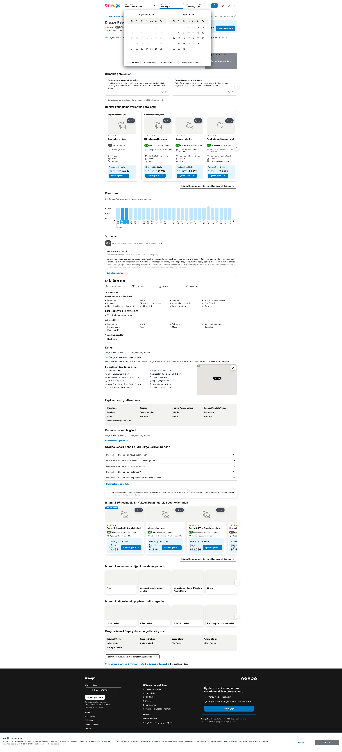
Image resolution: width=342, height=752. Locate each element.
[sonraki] (206, 14)
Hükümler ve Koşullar (152, 689)
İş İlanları (89, 720)
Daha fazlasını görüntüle (117, 420)
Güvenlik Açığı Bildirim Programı (157, 709)
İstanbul (163, 664)
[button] (140, 6)
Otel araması (111, 664)
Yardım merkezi (150, 718)
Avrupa (123, 664)
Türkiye (133, 664)
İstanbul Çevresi (148, 664)
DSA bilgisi (147, 701)
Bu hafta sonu (169, 62)
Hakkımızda (90, 716)
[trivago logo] (113, 5)
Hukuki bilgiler (149, 693)
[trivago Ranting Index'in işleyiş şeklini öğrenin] (161, 243)
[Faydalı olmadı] (165, 92)
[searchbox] (140, 6)
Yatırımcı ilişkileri (92, 724)
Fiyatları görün (224, 28)
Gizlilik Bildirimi (149, 697)
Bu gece (135, 62)
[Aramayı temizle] (154, 5)
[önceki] (114, 222)
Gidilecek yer (129, 4)
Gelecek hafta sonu (190, 62)
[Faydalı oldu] (161, 92)
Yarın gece (151, 62)
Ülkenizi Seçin (91, 685)
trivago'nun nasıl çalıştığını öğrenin (158, 722)
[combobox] (140, 5)
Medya (88, 728)
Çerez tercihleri (149, 705)
